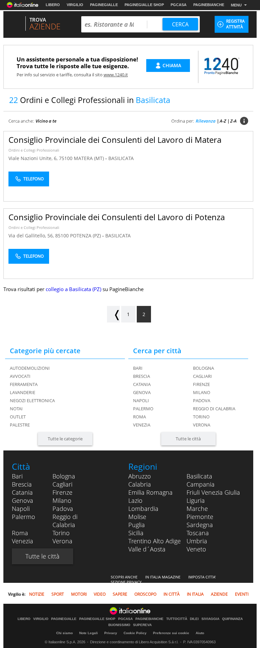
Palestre (20, 425)
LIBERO (53, 5)
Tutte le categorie (65, 439)
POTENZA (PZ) (86, 235)
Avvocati (20, 376)
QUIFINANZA (232, 619)
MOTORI (79, 594)
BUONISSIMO (119, 625)
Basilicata (199, 476)
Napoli (141, 400)
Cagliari (202, 376)
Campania (201, 484)
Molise (137, 517)
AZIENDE (219, 594)
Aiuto (200, 633)
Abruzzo (139, 476)
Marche (197, 508)
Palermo (143, 409)
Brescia (141, 376)
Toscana (198, 533)
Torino (201, 417)
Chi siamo (64, 633)
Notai (16, 409)
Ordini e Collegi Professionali (33, 150)
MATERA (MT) (89, 158)
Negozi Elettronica (32, 400)
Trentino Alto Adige (154, 541)
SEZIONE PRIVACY (126, 582)
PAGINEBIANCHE (208, 5)
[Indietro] (113, 314)
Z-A (233, 121)
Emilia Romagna (150, 492)
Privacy (110, 633)
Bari (138, 368)
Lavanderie (22, 392)
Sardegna (200, 525)
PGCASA (179, 5)
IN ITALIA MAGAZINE (162, 576)
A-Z (223, 121)
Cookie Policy (135, 633)
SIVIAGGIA (210, 619)
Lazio (135, 500)
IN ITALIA (195, 594)
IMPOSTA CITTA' (202, 576)
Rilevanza (206, 121)
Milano (201, 392)
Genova (142, 392)
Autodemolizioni (30, 368)
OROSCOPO (145, 594)
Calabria (139, 484)
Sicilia (136, 533)
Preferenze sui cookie (171, 633)
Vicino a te (46, 121)
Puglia (136, 525)
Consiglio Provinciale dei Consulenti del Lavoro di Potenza (116, 217)
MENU (236, 5)
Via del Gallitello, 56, (31, 235)
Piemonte (200, 517)
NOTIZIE (36, 594)
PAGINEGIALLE (104, 5)
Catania (142, 384)
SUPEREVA (142, 625)
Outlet (18, 417)
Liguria (196, 500)
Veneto (196, 549)
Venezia (141, 425)
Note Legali (88, 633)
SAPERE (120, 594)
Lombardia (143, 508)
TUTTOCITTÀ (176, 619)
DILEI (194, 619)
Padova (201, 400)
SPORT (57, 594)
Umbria (197, 541)
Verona (201, 425)
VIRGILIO (75, 5)
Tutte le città (188, 439)
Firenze (201, 384)
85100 (62, 235)
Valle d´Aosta (147, 549)
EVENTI (241, 594)
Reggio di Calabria (214, 409)
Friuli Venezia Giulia (213, 492)
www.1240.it (116, 75)
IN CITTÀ (172, 594)
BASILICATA (121, 158)
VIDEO (100, 594)
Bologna (203, 368)
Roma (139, 417)
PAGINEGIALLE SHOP (144, 5)
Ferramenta (24, 384)
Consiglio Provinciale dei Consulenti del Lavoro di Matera (114, 139)
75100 (65, 158)
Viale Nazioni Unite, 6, (33, 158)
